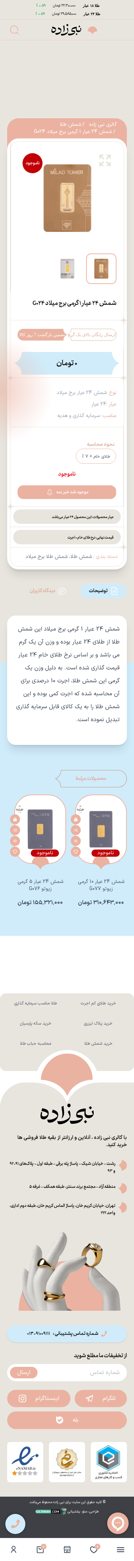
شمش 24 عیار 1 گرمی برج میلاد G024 (73, 132)
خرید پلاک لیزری (98, 1023)
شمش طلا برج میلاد (46, 556)
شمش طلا (70, 124)
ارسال (23, 1372)
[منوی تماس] (15, 1524)
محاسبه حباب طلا (35, 1043)
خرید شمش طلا (98, 1043)
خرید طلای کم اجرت (98, 1003)
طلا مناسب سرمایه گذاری (35, 1003)
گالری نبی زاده (103, 124)
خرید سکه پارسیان (35, 1023)
